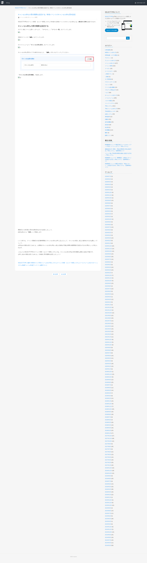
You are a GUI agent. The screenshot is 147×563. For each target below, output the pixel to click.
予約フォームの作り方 (111, 108)
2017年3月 (108, 460)
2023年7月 (108, 259)
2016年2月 (108, 494)
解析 (106, 132)
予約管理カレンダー (110, 111)
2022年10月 (108, 280)
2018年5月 (108, 422)
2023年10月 (108, 251)
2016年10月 (108, 473)
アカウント (108, 58)
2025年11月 (108, 195)
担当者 (107, 124)
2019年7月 (108, 385)
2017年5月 (108, 454)
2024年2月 (108, 240)
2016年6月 (108, 484)
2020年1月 (108, 369)
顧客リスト (108, 135)
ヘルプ (107, 92)
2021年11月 (108, 310)
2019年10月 (108, 377)
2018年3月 (108, 427)
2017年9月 (108, 444)
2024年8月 (108, 224)
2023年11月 (108, 248)
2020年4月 (108, 361)
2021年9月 (108, 315)
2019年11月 (108, 374)
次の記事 (63, 274)
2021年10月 (108, 313)
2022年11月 (108, 278)
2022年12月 (108, 275)
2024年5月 (108, 232)
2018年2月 (108, 430)
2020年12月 (108, 339)
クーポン (107, 68)
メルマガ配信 (108, 100)
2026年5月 (108, 182)
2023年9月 (108, 254)
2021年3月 (108, 331)
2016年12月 (108, 468)
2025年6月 (108, 208)
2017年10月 (108, 441)
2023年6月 (108, 262)
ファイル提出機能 (110, 87)
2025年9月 (108, 200)
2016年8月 (108, 478)
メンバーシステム (110, 103)
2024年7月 (108, 227)
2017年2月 (108, 462)
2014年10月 (108, 532)
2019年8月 (108, 382)
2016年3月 (108, 492)
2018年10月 (108, 409)
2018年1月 (108, 433)
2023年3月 (108, 270)
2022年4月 (108, 296)
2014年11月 (108, 529)
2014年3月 (108, 545)
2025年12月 (108, 192)
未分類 (107, 127)
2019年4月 (108, 393)
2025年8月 (108, 203)
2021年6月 (108, 323)
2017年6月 (108, 452)
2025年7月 (108, 206)
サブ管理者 (108, 79)
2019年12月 (108, 371)
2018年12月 (108, 403)
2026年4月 (108, 184)
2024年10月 (108, 219)
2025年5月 (108, 211)
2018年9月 (108, 411)
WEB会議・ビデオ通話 (111, 55)
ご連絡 (107, 76)
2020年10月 (108, 345)
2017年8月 (108, 446)
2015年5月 (108, 518)
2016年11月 (108, 470)
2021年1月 (108, 337)
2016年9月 (108, 476)
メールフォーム (109, 98)
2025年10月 (108, 198)
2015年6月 (108, 516)
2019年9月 (108, 379)
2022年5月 (108, 294)
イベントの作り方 (25, 17)
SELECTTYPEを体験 (111, 30)
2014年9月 (108, 534)
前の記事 (55, 274)
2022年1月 (108, 304)
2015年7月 (108, 513)
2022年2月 (108, 302)
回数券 (107, 119)
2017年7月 (108, 449)
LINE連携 (107, 50)
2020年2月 (108, 366)
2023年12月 (108, 246)
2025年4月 (108, 214)
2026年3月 (108, 187)
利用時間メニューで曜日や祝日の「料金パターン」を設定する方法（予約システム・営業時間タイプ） (118, 165)
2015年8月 (108, 510)
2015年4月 (108, 521)
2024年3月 (108, 238)
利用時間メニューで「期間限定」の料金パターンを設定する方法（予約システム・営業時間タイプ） (118, 159)
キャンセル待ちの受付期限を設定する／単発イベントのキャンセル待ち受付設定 (47, 14)
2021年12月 (108, 307)
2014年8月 (108, 537)
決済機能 (107, 130)
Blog (8, 3)
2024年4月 (108, 235)
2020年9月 (108, 347)
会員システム (108, 114)
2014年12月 (108, 526)
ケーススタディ (109, 71)
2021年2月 (108, 334)
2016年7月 (108, 481)
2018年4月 (108, 425)
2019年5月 (108, 390)
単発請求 (107, 116)
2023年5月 (108, 264)
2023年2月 (108, 272)
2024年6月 (108, 230)
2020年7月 (108, 353)
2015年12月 (108, 500)
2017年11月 (108, 438)
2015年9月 (108, 508)
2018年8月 (108, 414)
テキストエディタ (110, 82)
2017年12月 (108, 435)
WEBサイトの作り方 (110, 52)
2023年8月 (108, 256)
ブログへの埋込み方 (110, 90)
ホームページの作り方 (111, 95)
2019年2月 (108, 398)
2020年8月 (108, 350)
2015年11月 (108, 502)
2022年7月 (108, 288)
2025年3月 (108, 216)
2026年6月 (108, 179)
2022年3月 (108, 299)
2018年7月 (108, 417)
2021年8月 (108, 318)
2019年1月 (108, 401)
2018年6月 (108, 420)
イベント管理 (33, 17)
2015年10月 (108, 505)
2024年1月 (108, 243)
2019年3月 (108, 395)
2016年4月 (108, 489)
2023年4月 (108, 267)
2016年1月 (108, 497)
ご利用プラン (108, 74)
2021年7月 (108, 321)
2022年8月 (108, 286)
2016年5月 (108, 486)
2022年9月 (108, 283)
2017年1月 (108, 465)
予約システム (108, 106)
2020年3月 (108, 363)
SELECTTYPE (109, 16)
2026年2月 (108, 189)
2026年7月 (108, 176)
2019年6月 (108, 387)
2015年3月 (108, 524)
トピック (107, 84)
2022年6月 (108, 291)
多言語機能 (108, 122)
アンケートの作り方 (110, 60)
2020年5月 (108, 358)
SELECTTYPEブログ (20, 8)
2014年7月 (108, 540)
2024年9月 (108, 222)
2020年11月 (108, 342)
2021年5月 (108, 326)
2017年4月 (108, 457)
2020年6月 (108, 355)
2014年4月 (108, 542)
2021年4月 (108, 329)
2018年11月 (108, 406)
